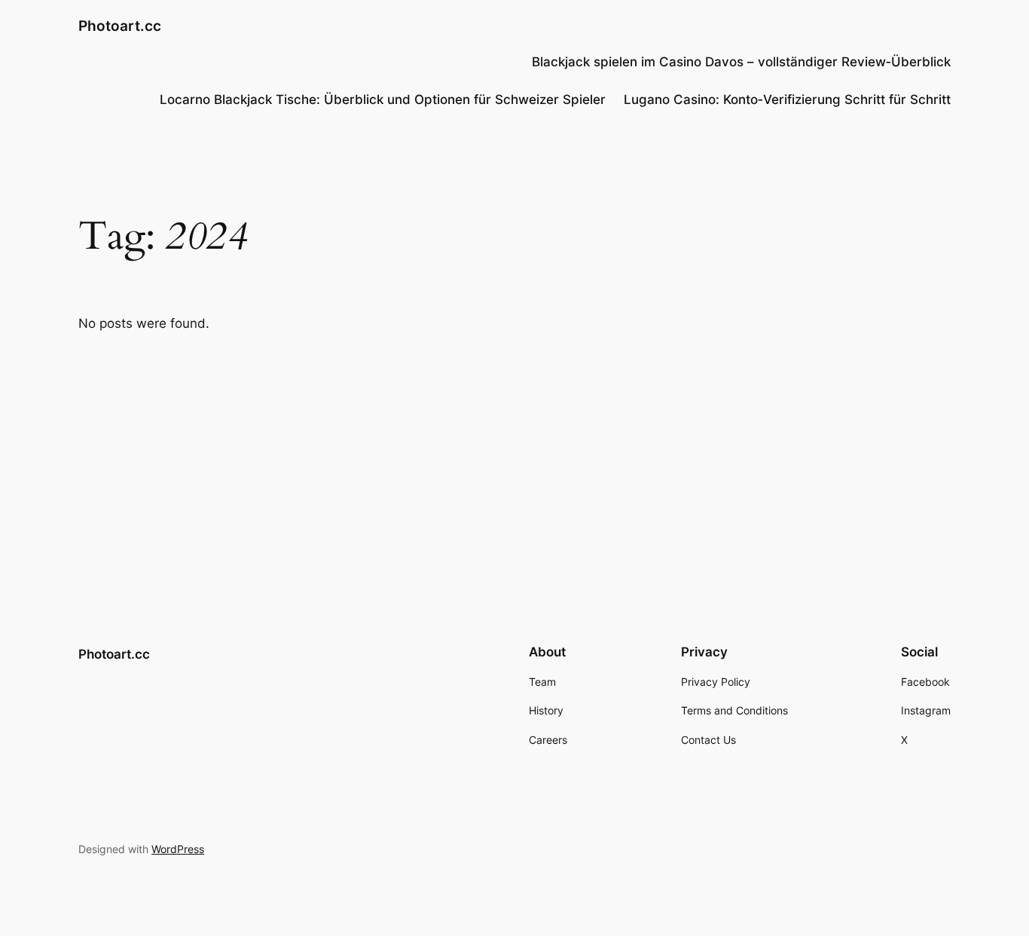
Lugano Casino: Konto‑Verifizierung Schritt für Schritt (787, 99)
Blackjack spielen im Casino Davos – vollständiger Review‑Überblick (741, 61)
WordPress (177, 849)
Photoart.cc (119, 26)
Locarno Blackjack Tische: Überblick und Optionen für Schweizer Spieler (383, 99)
